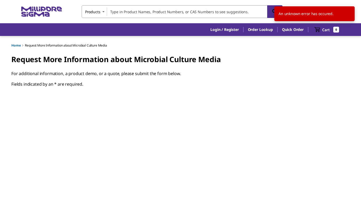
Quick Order (293, 29)
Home (16, 45)
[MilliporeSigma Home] (41, 12)
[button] (224, 29)
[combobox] (182, 11)
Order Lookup (260, 29)
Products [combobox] (92, 11)
